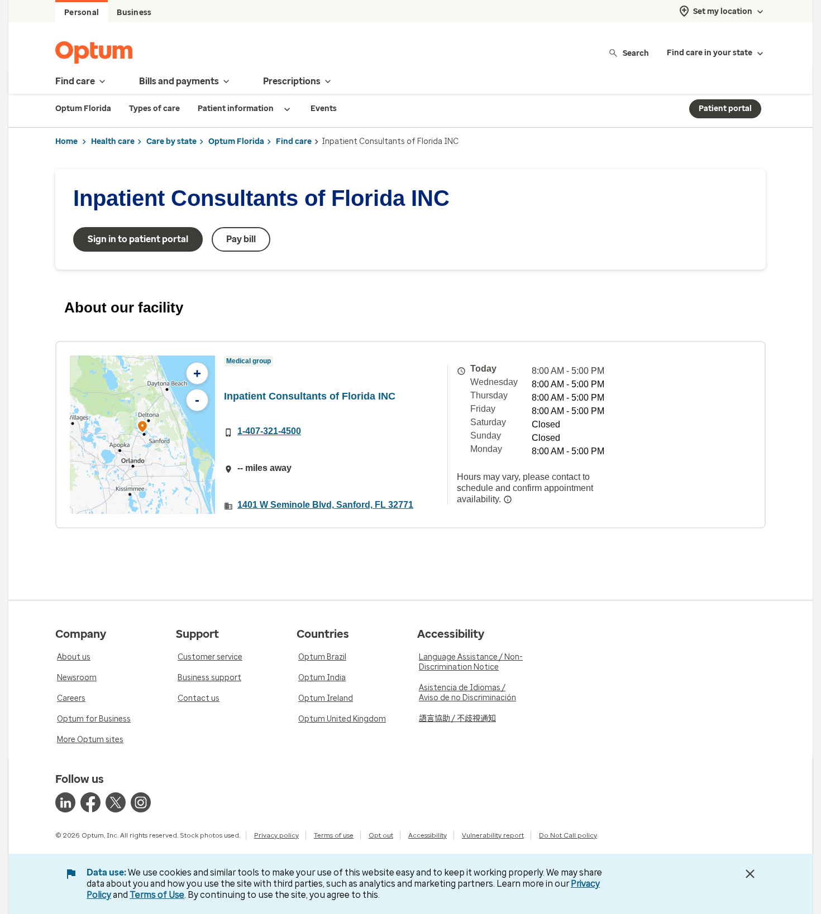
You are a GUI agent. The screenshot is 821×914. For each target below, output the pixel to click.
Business (134, 12)
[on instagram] (141, 802)
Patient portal (725, 108)
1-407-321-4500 (269, 431)
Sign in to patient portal (138, 239)
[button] (142, 428)
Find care (294, 141)
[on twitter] (116, 802)
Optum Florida (236, 141)
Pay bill (241, 239)
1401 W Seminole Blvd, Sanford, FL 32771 (325, 504)
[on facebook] (90, 802)
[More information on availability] (507, 499)
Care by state (171, 141)
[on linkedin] (65, 802)
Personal (81, 12)
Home (66, 141)
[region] (142, 434)
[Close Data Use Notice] (750, 874)
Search (636, 52)
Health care (113, 141)
